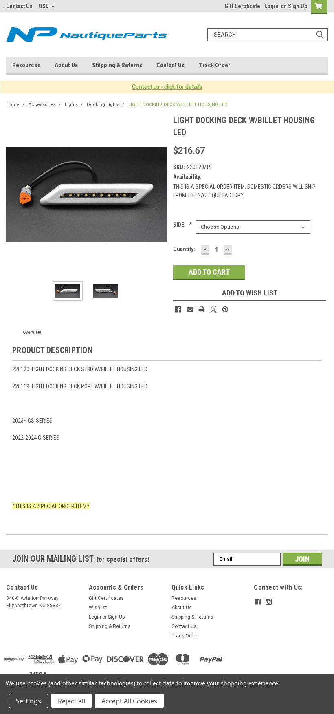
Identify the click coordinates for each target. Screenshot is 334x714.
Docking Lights (103, 104)
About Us (66, 65)
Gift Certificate (242, 6)
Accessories (42, 104)
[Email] (190, 309)
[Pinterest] (225, 309)
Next (159, 194)
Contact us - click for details (167, 87)
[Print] (201, 309)
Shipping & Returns (117, 65)
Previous (14, 194)
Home (13, 104)
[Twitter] (213, 309)
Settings (28, 700)
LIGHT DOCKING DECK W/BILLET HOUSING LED (178, 104)
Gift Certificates (106, 598)
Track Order (215, 65)
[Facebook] (178, 309)
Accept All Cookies (129, 700)
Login (271, 6)
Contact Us (19, 6)
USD (44, 6)
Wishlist (98, 607)
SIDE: (182, 224)
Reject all (71, 700)
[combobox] (267, 34)
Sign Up (297, 6)
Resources (26, 65)
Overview (32, 332)
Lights (71, 104)
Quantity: (184, 249)
